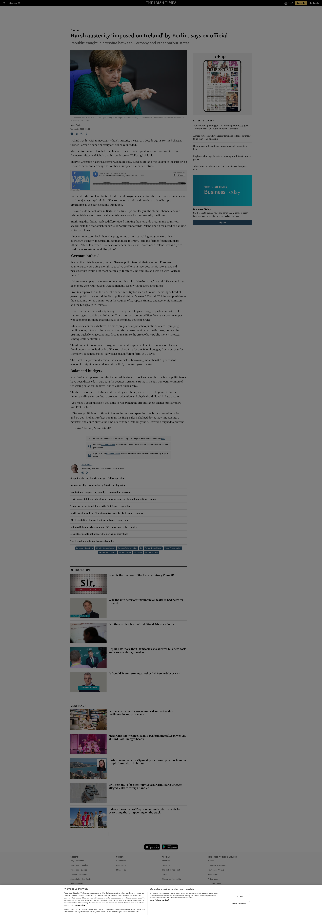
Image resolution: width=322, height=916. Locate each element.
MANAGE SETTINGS (239, 904)
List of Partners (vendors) (159, 900)
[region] (161, 900)
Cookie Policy (80, 905)
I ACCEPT (239, 896)
